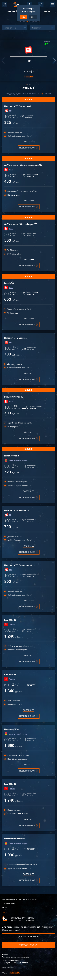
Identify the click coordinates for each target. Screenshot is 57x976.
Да (23, 17)
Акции (5, 908)
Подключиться (27, 148)
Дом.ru (12, 624)
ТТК (10, 111)
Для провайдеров (28, 937)
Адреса (5, 954)
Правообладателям (10, 960)
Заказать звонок (28, 945)
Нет (33, 17)
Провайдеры (8, 903)
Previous (3, 60)
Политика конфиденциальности (15, 957)
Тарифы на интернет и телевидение (20, 899)
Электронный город (18, 460)
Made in (11, 972)
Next (54, 60)
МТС (11, 170)
